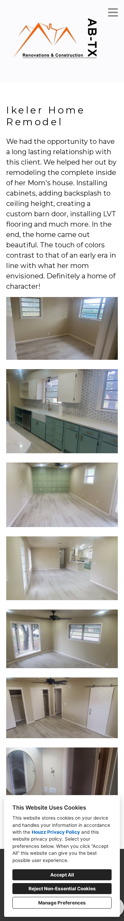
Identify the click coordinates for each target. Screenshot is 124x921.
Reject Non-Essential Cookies (62, 888)
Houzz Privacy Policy (56, 832)
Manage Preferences (62, 902)
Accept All (62, 875)
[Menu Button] (113, 12)
